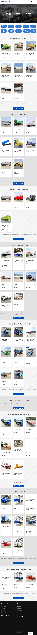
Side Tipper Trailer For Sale (18, 190)
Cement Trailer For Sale (18, 38)
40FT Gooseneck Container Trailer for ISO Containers (30, 361)
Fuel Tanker (3, 610)
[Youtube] (19, 632)
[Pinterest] (20, 632)
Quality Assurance (20, 623)
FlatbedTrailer (3, 625)
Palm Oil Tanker (3, 612)
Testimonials (19, 621)
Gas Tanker (3, 614)
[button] (31, 1)
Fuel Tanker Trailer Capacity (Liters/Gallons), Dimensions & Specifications (5, 263)
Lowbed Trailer (19, 610)
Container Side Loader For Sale (18, 400)
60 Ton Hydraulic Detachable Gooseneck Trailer (30, 508)
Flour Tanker (3, 608)
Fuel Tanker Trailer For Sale (18, 245)
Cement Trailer (3, 606)
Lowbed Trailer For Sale (18, 492)
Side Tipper (19, 608)
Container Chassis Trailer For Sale (18, 324)
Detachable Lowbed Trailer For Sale (18, 569)
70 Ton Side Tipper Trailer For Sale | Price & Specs (6, 226)
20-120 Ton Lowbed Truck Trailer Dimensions (30, 530)
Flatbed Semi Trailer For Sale (18, 414)
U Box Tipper (19, 606)
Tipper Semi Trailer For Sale (18, 114)
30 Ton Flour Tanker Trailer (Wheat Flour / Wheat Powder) (6, 54)
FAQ (18, 619)
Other (19, 612)
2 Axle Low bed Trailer (18, 550)
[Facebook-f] (17, 632)
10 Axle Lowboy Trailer (6, 526)
